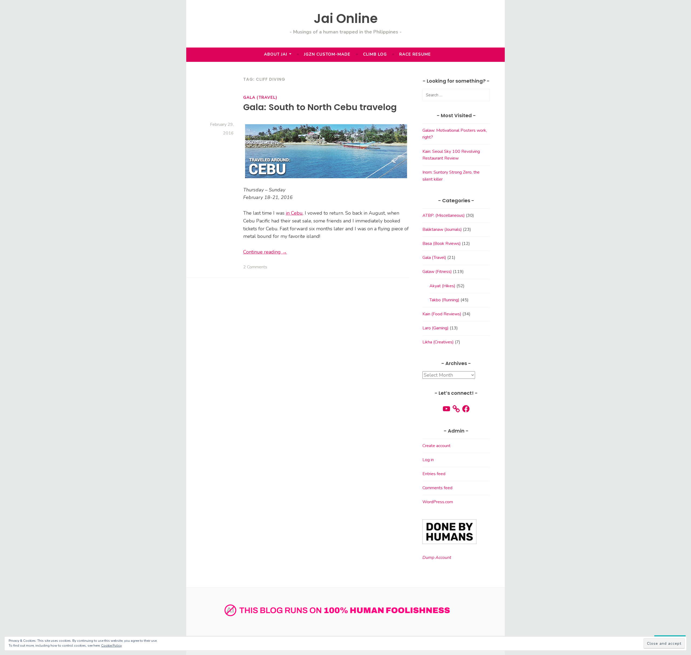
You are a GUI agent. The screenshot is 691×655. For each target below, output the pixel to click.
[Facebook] (466, 408)
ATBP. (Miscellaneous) (443, 215)
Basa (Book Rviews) (441, 244)
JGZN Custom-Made (327, 54)
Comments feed (437, 488)
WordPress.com (437, 502)
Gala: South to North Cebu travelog (320, 107)
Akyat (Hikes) (442, 286)
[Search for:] (456, 95)
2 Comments (255, 267)
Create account (436, 446)
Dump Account (436, 558)
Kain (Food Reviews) (441, 314)
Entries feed (433, 474)
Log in (428, 460)
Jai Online (346, 18)
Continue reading (265, 252)
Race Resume (415, 54)
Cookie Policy (111, 645)
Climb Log (375, 54)
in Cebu (294, 213)
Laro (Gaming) (435, 328)
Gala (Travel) (260, 97)
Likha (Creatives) (438, 342)
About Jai (275, 54)
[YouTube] (446, 408)
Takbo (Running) (444, 300)
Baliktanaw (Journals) (442, 229)
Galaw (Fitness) (437, 272)
